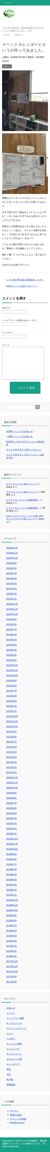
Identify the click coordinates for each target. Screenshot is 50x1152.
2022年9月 (11, 680)
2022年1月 (11, 711)
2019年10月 (12, 849)
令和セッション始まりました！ (21, 286)
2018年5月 (11, 936)
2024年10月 (12, 558)
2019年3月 (11, 885)
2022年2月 (11, 706)
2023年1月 (11, 660)
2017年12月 (12, 961)
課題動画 (10, 1084)
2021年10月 (12, 726)
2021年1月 (11, 772)
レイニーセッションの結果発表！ (22, 500)
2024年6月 (11, 578)
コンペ (9, 1033)
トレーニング (13, 1049)
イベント (10, 1013)
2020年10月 (12, 788)
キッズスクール (14, 1023)
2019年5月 (11, 874)
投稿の (16, 1115)
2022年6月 (11, 696)
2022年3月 (11, 701)
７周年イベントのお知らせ (19, 436)
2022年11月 (12, 670)
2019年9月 (11, 854)
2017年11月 (12, 966)
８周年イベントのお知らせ (19, 431)
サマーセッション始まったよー (21, 484)
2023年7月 (11, 629)
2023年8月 (11, 624)
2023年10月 (12, 614)
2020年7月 (11, 803)
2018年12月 (12, 900)
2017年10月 (12, 971)
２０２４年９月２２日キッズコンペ (24, 450)
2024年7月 (11, 573)
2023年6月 (11, 635)
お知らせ (7, 66)
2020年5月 (11, 813)
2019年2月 (11, 890)
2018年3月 (11, 946)
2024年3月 (11, 594)
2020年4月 (11, 818)
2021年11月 (12, 721)
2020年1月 (11, 834)
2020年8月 (11, 798)
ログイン (14, 1111)
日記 (8, 1074)
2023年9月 (11, 619)
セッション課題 (14, 1044)
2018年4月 (11, 941)
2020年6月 (11, 808)
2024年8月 (11, 568)
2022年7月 (11, 691)
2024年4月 (11, 589)
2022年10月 (12, 675)
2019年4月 (11, 880)
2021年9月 (11, 732)
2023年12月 (12, 604)
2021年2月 (11, 767)
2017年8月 (11, 982)
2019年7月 (11, 864)
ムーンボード (13, 1064)
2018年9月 (11, 915)
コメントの (18, 1119)
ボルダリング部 (14, 1059)
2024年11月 (12, 553)
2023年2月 (11, 655)
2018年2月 (11, 951)
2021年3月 (11, 762)
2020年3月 (11, 823)
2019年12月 (12, 839)
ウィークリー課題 (15, 1018)
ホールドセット (14, 1054)
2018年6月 (11, 931)
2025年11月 (12, 548)
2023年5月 (11, 640)
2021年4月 (11, 757)
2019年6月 (11, 869)
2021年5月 (11, 752)
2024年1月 (11, 599)
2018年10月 (12, 910)
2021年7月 (11, 742)
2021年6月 (11, 747)
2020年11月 (12, 783)
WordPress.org (17, 1123)
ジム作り (10, 1038)
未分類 (9, 1079)
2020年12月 (12, 777)
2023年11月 (12, 609)
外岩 (8, 1069)
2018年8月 (11, 920)
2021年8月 (11, 737)
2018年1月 (11, 956)
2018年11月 (12, 905)
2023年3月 (11, 650)
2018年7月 (11, 925)
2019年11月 (12, 844)
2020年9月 (11, 793)
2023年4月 (11, 645)
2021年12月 (12, 716)
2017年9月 (11, 977)
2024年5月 (11, 583)
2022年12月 (12, 665)
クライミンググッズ (16, 1028)
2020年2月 (11, 829)
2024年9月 (11, 563)
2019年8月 (11, 859)
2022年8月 (11, 686)
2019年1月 (11, 895)
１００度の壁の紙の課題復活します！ (25, 280)
